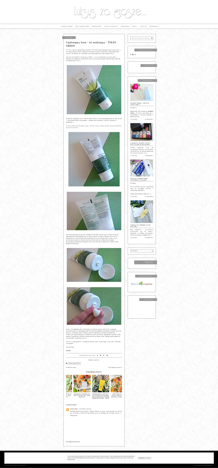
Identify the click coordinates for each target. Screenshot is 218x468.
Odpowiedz (73, 415)
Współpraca (154, 26)
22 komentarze (149, 196)
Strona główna (67, 26)
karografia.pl (209, 465)
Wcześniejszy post (114, 367)
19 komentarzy (149, 237)
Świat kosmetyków (82, 26)
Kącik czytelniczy (111, 26)
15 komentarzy (149, 155)
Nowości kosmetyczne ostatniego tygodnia (139, 179)
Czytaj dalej (133, 119)
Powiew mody (97, 26)
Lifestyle (143, 26)
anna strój (74, 409)
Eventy (134, 26)
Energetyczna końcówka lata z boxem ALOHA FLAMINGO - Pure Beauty (75, 397)
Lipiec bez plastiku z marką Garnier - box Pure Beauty (113, 395)
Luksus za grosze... (20, 465)
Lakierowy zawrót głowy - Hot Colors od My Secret (140, 143)
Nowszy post (71, 367)
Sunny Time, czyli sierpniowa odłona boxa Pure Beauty (94, 395)
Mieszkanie (125, 26)
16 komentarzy (149, 119)
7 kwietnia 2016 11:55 (84, 409)
